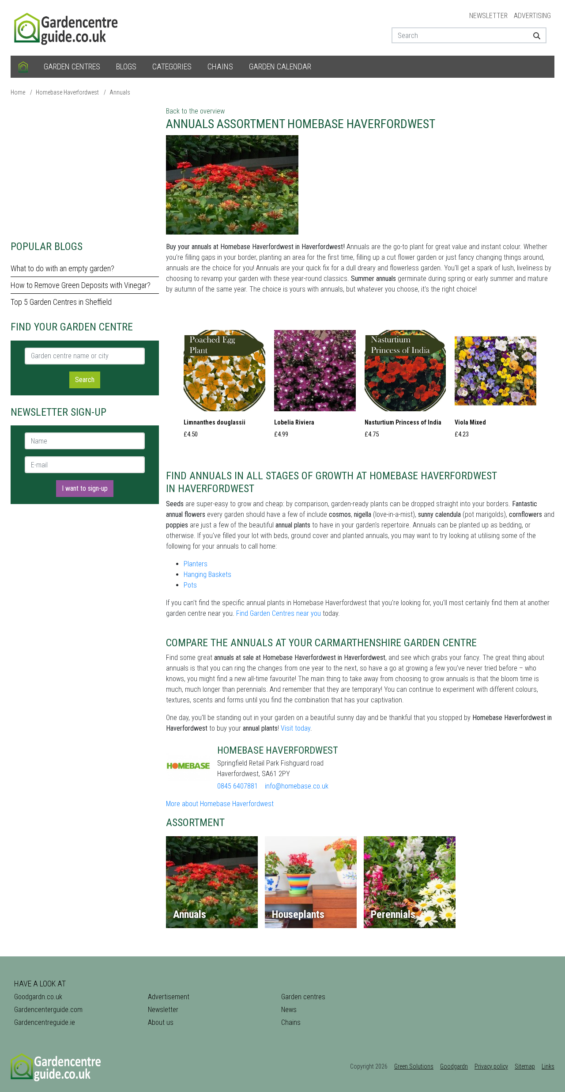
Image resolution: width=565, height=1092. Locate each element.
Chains (220, 66)
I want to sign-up (85, 488)
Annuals (119, 92)
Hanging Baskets (207, 574)
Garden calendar (280, 66)
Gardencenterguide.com (48, 1009)
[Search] (533, 35)
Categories (172, 66)
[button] (224, 386)
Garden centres (72, 66)
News (289, 1009)
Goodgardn (454, 1066)
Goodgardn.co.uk (38, 997)
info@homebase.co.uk (296, 786)
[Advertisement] (85, 168)
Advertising (532, 15)
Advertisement (168, 997)
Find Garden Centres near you (278, 613)
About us (160, 1022)
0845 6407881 (237, 786)
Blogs (126, 66)
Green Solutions (413, 1066)
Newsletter (488, 15)
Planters (195, 564)
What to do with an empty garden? (62, 268)
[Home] (23, 67)
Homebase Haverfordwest (67, 92)
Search (84, 379)
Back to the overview (195, 111)
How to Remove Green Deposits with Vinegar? (81, 285)
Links (548, 1066)
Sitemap (525, 1066)
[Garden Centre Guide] (67, 27)
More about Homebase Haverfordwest (220, 804)
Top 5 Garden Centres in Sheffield (61, 302)
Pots (190, 585)
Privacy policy (491, 1066)
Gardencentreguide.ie (44, 1022)
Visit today (295, 728)
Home (18, 92)
